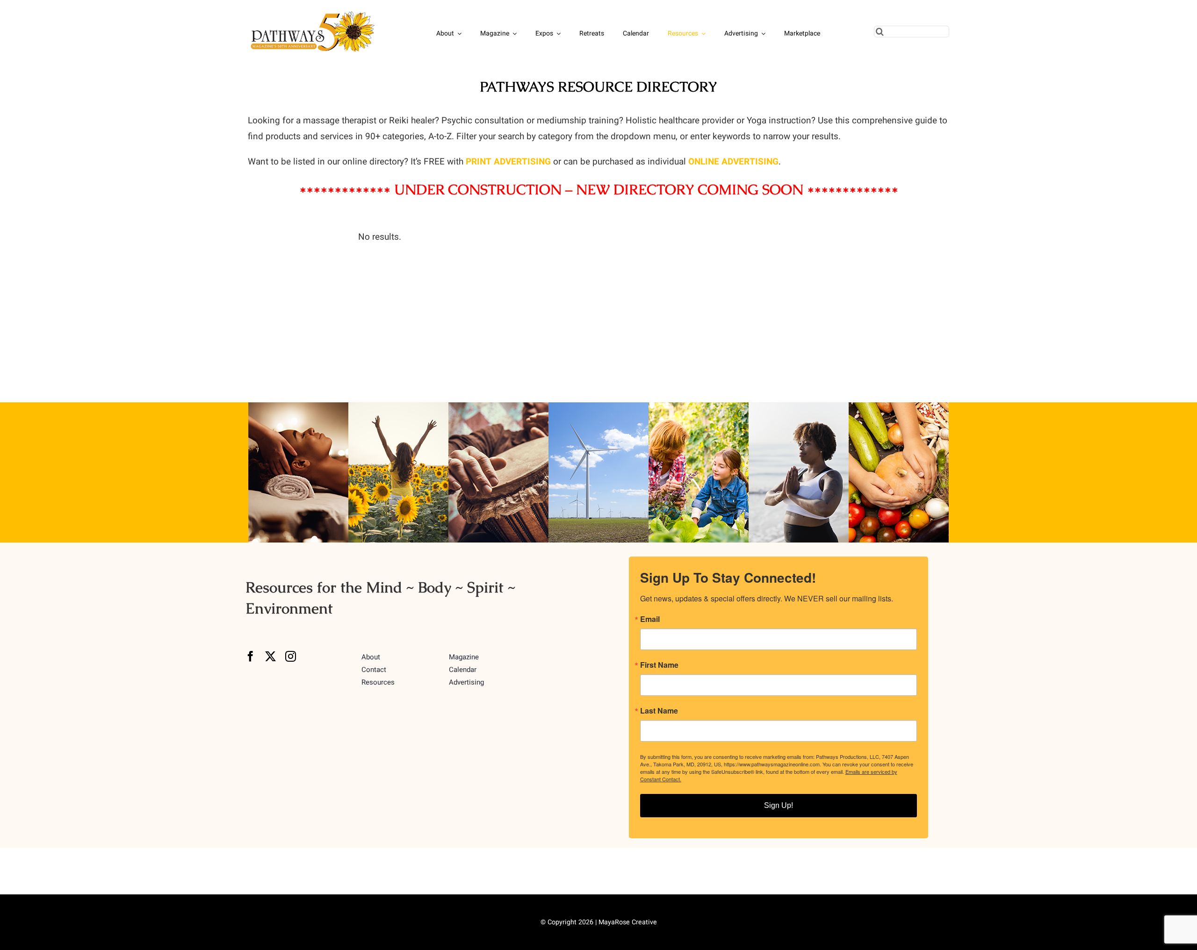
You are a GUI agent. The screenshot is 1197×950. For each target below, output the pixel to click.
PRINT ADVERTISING (508, 161)
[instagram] (290, 656)
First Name (659, 665)
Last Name (659, 710)
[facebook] (250, 656)
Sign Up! (778, 805)
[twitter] (270, 656)
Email (650, 619)
